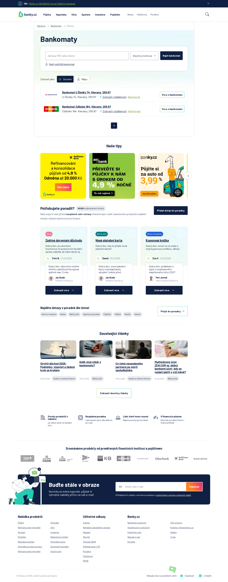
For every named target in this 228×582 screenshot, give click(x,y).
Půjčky (47, 14)
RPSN (85, 561)
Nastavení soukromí (136, 522)
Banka (63, 314)
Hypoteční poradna (91, 314)
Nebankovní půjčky (59, 537)
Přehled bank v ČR (91, 546)
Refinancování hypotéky (29, 527)
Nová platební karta (109, 240)
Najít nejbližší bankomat (62, 64)
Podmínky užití (134, 532)
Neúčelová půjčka (26, 541)
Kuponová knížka (157, 240)
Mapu (84, 79)
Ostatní (137, 314)
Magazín (86, 532)
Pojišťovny (142, 14)
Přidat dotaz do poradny (171, 210)
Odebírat (194, 486)
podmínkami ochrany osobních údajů (173, 495)
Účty (74, 14)
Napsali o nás (133, 537)
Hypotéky (61, 14)
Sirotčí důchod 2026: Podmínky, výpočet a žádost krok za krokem (57, 367)
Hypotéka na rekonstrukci (30, 546)
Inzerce (86, 522)
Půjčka (118, 314)
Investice (100, 14)
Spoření (86, 14)
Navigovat (134, 97)
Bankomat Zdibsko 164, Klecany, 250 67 (86, 106)
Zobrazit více (61, 290)
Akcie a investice (49, 314)
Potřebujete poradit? (57, 208)
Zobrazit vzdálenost (114, 97)
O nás (173, 537)
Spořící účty (55, 551)
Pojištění (115, 14)
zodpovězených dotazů (91, 208)
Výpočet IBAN (89, 541)
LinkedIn (207, 575)
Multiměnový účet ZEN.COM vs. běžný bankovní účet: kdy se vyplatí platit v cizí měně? (170, 367)
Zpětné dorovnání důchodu (63, 240)
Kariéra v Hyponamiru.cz (181, 527)
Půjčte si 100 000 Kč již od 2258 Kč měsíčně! (52, 3)
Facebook (189, 575)
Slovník (86, 537)
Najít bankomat (171, 55)
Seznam (67, 79)
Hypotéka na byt (57, 541)
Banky (130, 14)
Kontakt (131, 541)
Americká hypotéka (59, 546)
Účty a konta (176, 522)
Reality (128, 314)
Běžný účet (74, 314)
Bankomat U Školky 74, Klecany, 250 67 (86, 92)
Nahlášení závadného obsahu (96, 527)
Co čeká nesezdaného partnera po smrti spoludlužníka (129, 367)
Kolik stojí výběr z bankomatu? (90, 363)
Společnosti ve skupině (138, 527)
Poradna (155, 14)
